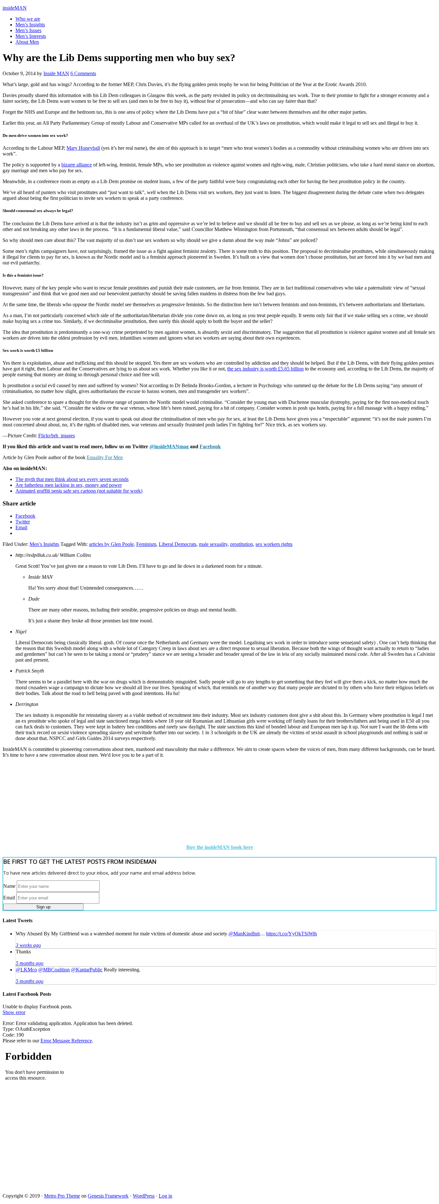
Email (9, 897)
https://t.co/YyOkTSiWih (291, 933)
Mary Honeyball (83, 148)
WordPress (144, 1196)
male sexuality (213, 544)
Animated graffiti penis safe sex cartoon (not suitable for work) (78, 491)
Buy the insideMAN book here (219, 847)
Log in (165, 1196)
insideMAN (15, 8)
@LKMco (26, 969)
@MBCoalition (54, 969)
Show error (14, 1012)
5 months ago (29, 963)
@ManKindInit (244, 933)
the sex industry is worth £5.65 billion (265, 368)
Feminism (146, 544)
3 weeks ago (28, 945)
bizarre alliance (76, 164)
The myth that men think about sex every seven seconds (72, 479)
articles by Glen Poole (111, 544)
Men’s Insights (44, 544)
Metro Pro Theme (62, 1196)
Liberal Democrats (177, 544)
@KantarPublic (87, 969)
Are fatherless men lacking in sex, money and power (68, 485)
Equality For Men (105, 457)
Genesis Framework (108, 1196)
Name (9, 886)
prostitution (241, 544)
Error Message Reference (66, 1040)
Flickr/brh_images (56, 435)
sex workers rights (273, 544)
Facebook (210, 446)
